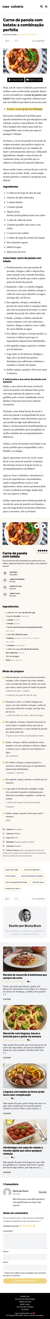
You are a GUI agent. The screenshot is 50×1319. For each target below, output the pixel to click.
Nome (6, 1251)
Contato (25, 1309)
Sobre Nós (25, 1296)
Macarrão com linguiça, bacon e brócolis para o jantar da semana (22, 1035)
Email (5, 1262)
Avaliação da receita (11, 1226)
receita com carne (12, 888)
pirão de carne (38, 882)
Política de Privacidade (25, 1299)
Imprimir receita (35, 80)
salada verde (19, 418)
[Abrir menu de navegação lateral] (46, 6)
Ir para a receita (17, 80)
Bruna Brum (33, 926)
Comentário (8, 1231)
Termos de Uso (25, 1302)
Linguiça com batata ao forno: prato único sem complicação (23, 1093)
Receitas (33, 35)
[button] (43, 526)
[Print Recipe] (36, 526)
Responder (42, 1192)
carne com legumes (32, 869)
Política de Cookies (25, 1307)
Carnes (24, 35)
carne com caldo (11, 869)
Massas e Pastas (18, 982)
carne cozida (10, 876)
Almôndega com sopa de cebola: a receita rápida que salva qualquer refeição (23, 1150)
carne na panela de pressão (16, 882)
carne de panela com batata (32, 876)
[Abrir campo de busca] (41, 6)
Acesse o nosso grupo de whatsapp (24, 109)
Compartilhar (39, 41)
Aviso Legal (25, 1304)
